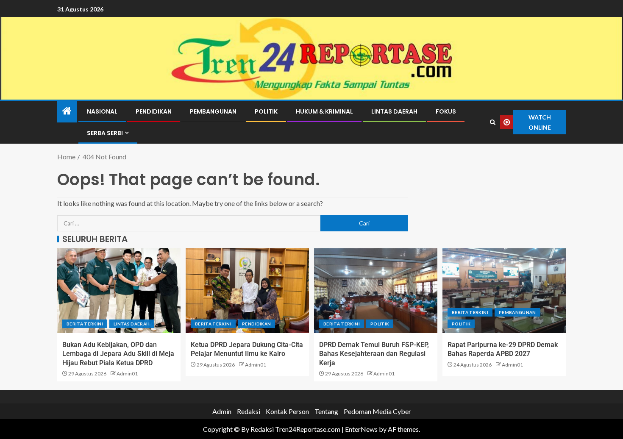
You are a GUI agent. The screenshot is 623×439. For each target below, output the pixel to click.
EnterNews (361, 429)
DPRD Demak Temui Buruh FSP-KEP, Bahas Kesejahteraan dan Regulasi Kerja (374, 354)
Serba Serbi (105, 133)
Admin (221, 411)
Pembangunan (213, 111)
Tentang (326, 411)
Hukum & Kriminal (324, 111)
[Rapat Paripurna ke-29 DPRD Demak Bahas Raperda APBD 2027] (504, 290)
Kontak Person (287, 411)
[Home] (67, 111)
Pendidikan (154, 111)
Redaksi (248, 411)
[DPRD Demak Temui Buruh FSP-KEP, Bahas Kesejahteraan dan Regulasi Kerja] (375, 290)
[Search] (493, 122)
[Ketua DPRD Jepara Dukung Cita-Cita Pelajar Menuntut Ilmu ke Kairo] (247, 290)
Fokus (446, 111)
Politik (266, 111)
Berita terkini (85, 323)
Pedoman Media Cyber (377, 411)
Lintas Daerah (394, 111)
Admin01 (127, 373)
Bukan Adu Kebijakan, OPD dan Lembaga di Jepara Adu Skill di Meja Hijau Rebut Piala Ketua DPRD (118, 354)
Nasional (102, 111)
